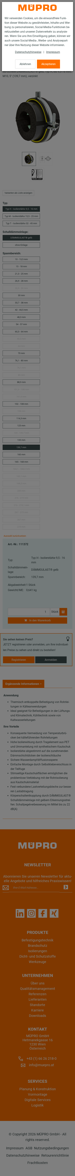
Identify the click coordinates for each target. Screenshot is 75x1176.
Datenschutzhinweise (28, 52)
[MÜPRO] (37, 8)
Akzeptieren (48, 64)
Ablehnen (25, 64)
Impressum (53, 52)
